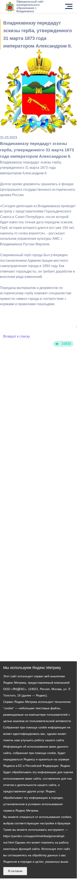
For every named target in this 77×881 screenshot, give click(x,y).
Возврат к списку (16, 336)
